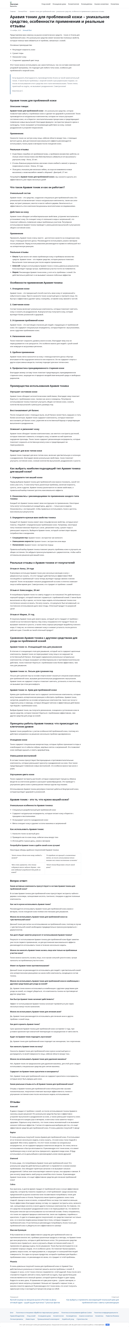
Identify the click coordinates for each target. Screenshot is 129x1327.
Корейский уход (68, 1319)
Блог (11, 1313)
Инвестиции (30, 1319)
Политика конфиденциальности (106, 1313)
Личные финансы (16, 1319)
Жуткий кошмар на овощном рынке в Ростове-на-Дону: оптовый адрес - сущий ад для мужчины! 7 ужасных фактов (35, 1300)
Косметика (115, 4)
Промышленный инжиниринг (48, 1319)
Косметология (73, 4)
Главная (13, 11)
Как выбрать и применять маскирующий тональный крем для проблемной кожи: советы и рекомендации (92, 1300)
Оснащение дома (59, 4)
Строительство (82, 1319)
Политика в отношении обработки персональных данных (37, 1313)
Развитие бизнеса (112, 1316)
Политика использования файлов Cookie (76, 1313)
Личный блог (22, 11)
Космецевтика (86, 4)
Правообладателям (17, 1316)
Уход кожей (46, 4)
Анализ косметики (101, 4)
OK (108, 1324)
